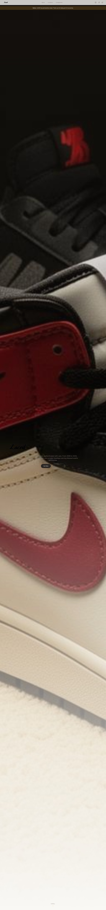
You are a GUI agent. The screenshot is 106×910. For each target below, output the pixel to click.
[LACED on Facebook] (99, 2)
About (43, 2)
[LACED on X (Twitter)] (102, 2)
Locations (50, 2)
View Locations (58, 466)
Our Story (45, 466)
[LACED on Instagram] (96, 2)
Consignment (59, 2)
